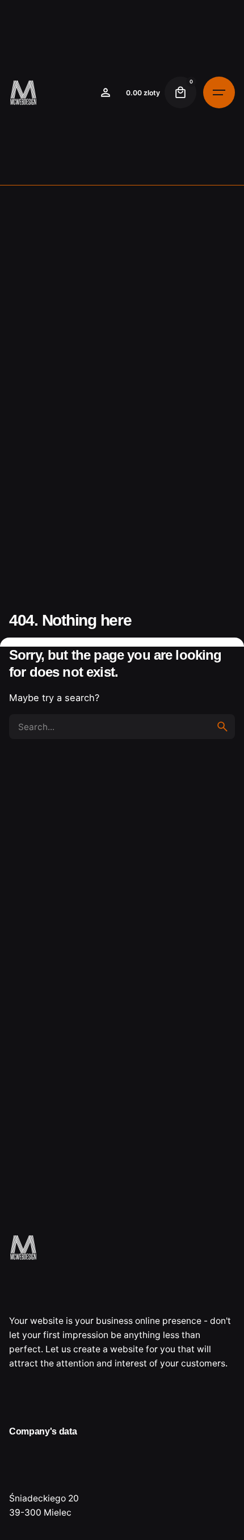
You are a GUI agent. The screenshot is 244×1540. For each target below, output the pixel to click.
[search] (222, 726)
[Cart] (180, 92)
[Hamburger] (219, 92)
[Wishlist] (105, 92)
